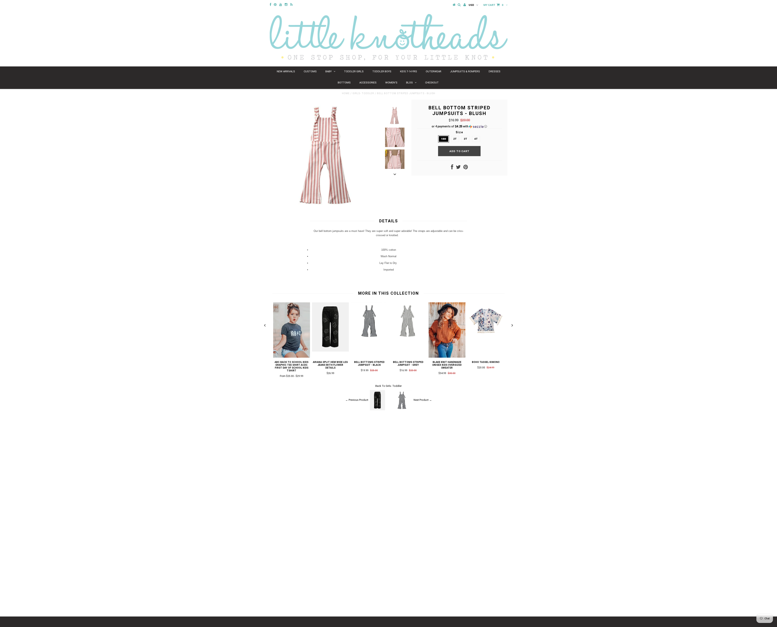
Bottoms (344, 82)
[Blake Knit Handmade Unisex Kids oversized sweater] (447, 356)
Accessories (368, 82)
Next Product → (423, 400)
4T (476, 138)
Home (346, 93)
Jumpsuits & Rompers (465, 71)
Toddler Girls (354, 71)
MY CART (493, 4)
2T (455, 138)
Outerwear (433, 71)
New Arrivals (286, 71)
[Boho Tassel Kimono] (485, 338)
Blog (409, 82)
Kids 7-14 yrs (408, 71)
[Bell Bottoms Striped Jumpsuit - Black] (369, 338)
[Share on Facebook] (452, 168)
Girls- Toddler (363, 93)
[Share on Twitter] (458, 168)
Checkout (432, 82)
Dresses (494, 71)
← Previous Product (356, 400)
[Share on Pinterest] (465, 168)
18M (443, 138)
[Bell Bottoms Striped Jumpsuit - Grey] (408, 338)
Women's (391, 82)
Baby (328, 71)
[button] (459, 126)
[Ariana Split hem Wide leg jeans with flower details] (330, 350)
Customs (310, 71)
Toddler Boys (381, 71)
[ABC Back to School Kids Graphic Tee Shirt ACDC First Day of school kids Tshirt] (291, 356)
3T (465, 138)
